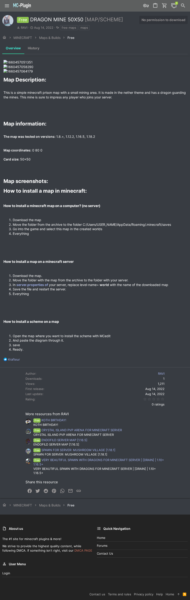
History (33, 48)
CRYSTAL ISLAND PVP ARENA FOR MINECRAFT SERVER (78, 430)
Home (101, 538)
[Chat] (173, 6)
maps (84, 27)
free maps (69, 27)
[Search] (183, 6)
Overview (13, 48)
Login (6, 573)
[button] (7, 6)
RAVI (24, 27)
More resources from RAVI (47, 414)
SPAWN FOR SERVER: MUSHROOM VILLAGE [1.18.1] (75, 450)
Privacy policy (143, 594)
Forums (102, 545)
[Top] (178, 594)
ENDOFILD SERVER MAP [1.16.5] (61, 440)
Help (159, 594)
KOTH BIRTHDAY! (50, 420)
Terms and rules (119, 594)
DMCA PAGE (83, 550)
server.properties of (32, 285)
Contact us (105, 553)
